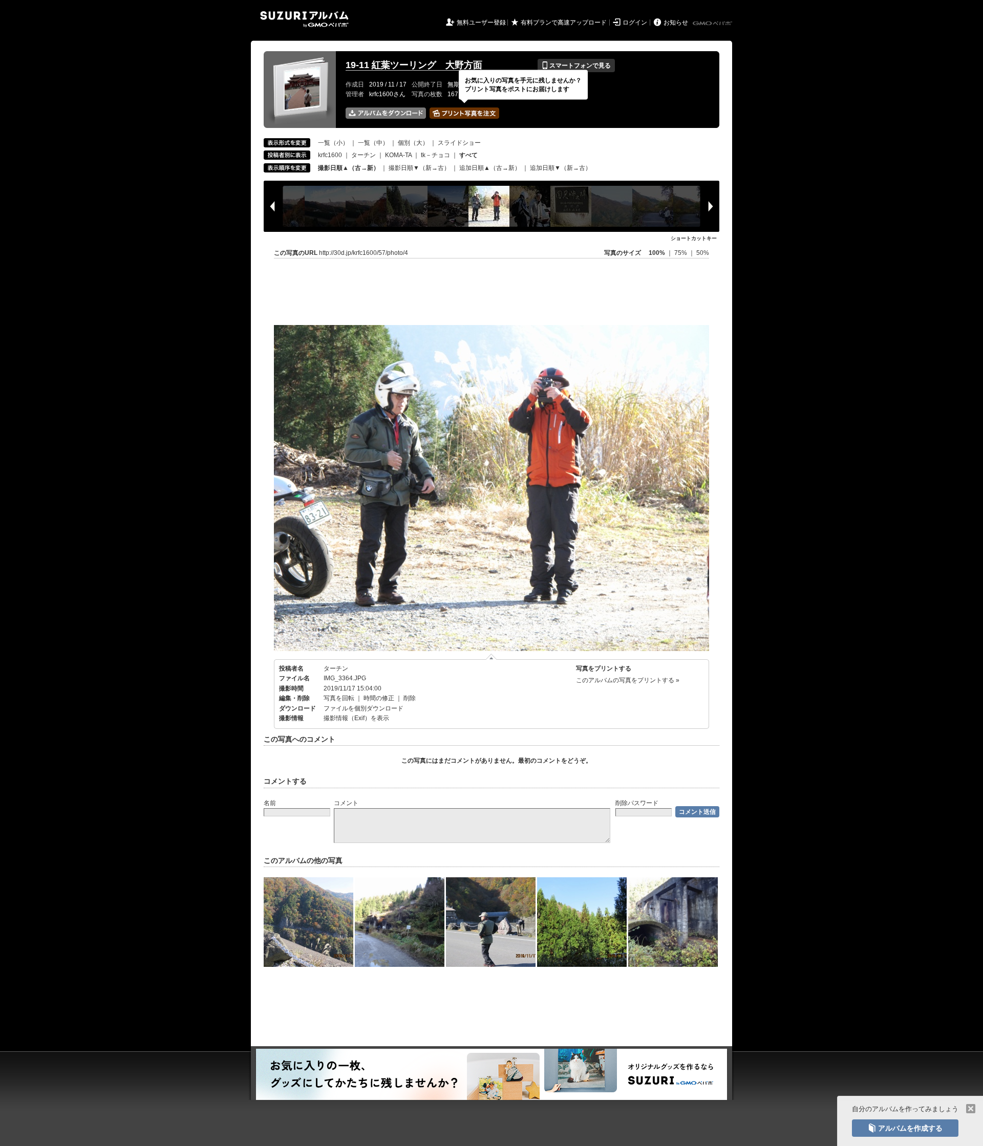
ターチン (363, 155)
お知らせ (676, 22)
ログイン (635, 22)
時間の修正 (379, 698)
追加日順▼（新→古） (560, 167)
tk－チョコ (435, 155)
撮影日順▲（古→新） (348, 167)
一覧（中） (373, 142)
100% (657, 252)
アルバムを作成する (905, 1128)
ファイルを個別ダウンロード (363, 708)
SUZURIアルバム (304, 19)
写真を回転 (339, 698)
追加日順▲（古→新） (490, 167)
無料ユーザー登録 (481, 22)
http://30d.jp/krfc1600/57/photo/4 (363, 252)
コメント (346, 803)
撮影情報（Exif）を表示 (356, 718)
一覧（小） (333, 142)
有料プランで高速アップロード (564, 22)
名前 (270, 803)
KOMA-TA (398, 155)
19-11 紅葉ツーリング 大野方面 (414, 65)
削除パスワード (636, 803)
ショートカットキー (694, 238)
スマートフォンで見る (576, 65)
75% (681, 252)
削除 (409, 698)
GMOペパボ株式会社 (713, 23)
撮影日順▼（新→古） (419, 167)
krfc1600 (330, 155)
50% (702, 252)
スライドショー (459, 142)
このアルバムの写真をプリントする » (627, 680)
